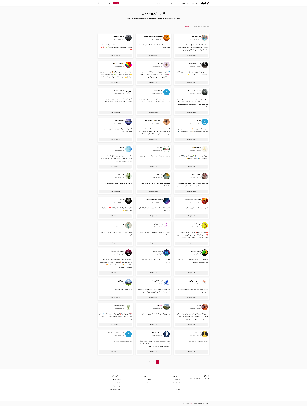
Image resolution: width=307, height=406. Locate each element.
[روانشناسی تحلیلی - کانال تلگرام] (204, 176)
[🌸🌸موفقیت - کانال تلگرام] (166, 307)
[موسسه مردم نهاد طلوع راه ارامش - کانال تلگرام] (128, 334)
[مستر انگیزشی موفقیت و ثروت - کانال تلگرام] (204, 201)
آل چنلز (206, 376)
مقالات (178, 386)
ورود (109, 3)
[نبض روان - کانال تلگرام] (128, 201)
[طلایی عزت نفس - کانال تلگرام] (204, 334)
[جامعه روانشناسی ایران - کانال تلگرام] (204, 282)
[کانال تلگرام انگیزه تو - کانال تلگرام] (128, 92)
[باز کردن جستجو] (98, 3)
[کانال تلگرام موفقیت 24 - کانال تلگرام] (204, 65)
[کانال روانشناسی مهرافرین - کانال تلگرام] (166, 176)
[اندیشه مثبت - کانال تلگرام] (128, 176)
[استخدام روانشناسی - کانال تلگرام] (128, 307)
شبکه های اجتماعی (175, 383)
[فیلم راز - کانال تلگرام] (204, 307)
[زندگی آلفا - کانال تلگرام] (166, 65)
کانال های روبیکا (185, 3)
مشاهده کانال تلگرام (191, 55)
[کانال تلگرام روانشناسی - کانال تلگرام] (128, 38)
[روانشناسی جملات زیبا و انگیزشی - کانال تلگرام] (166, 201)
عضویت (104, 3)
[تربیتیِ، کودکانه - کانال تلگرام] (204, 225)
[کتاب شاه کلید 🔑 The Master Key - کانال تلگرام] (166, 122)
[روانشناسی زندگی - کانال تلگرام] (166, 225)
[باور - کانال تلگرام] (128, 225)
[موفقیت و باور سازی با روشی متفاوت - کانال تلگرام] (166, 38)
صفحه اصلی (177, 379)
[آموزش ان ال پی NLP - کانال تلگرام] (166, 334)
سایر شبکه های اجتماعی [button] (173, 3)
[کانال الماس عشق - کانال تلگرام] (204, 38)
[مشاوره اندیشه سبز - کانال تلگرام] (204, 253)
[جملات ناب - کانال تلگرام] (128, 149)
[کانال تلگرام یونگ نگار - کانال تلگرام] (166, 92)
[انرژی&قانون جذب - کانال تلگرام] (128, 122)
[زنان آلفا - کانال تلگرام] (204, 122)
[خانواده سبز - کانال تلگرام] (166, 149)
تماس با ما (177, 389)
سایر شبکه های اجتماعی (115, 389)
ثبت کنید (116, 3)
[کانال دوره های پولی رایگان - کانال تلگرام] (204, 92)
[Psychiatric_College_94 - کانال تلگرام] (128, 253)
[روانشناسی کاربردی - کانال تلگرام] (166, 253)
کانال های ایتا (195, 3)
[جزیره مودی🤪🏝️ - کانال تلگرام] (204, 149)
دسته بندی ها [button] (159, 3)
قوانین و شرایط (176, 393)
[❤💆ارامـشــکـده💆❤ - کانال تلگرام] (128, 65)
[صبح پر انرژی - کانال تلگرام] (128, 282)
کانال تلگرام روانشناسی (195, 39)
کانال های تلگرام (117, 379)
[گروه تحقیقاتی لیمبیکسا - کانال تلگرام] (166, 282)
